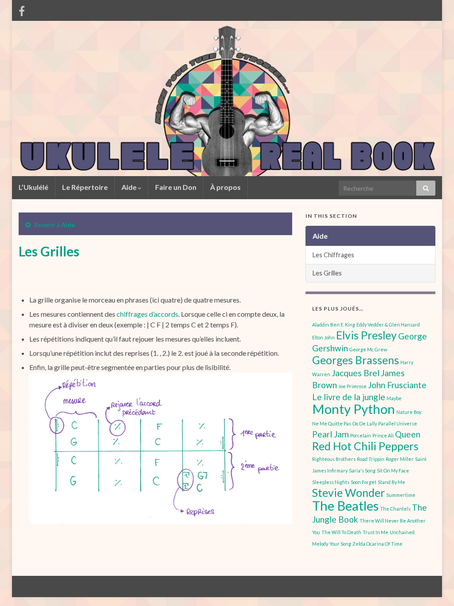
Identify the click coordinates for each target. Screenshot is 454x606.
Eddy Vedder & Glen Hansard (388, 324)
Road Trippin (370, 459)
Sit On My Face (393, 470)
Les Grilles (327, 273)
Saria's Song (362, 470)
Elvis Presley (366, 335)
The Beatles (345, 505)
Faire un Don (175, 187)
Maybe (394, 398)
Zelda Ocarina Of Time (377, 544)
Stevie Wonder (348, 492)
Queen (407, 434)
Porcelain (360, 435)
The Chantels (395, 509)
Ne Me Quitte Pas (331, 423)
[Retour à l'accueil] (227, 98)
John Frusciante (397, 385)
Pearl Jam (330, 434)
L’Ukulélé (33, 187)
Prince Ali (383, 435)
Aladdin (320, 324)
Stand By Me (391, 482)
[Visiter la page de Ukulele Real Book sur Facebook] (22, 9)
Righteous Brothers (334, 459)
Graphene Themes (80, 586)
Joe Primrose (352, 386)
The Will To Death (341, 532)
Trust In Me (375, 532)
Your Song (340, 544)
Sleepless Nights (330, 482)
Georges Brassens (355, 360)
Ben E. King (342, 324)
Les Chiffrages (333, 255)
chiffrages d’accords (147, 314)
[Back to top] (434, 586)
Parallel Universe (397, 423)
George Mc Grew (368, 349)
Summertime (400, 495)
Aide (129, 187)
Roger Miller (400, 459)
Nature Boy (408, 412)
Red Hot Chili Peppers (365, 446)
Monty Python (353, 409)
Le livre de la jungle (348, 397)
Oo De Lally (364, 423)
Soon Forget (363, 482)
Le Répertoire (85, 187)
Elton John (323, 337)
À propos (225, 187)
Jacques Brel (356, 373)
